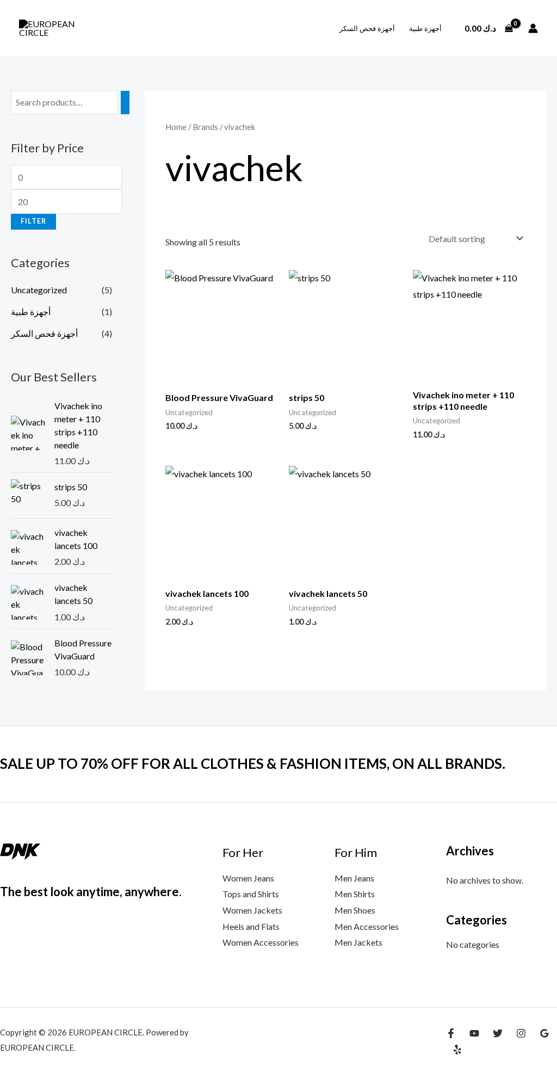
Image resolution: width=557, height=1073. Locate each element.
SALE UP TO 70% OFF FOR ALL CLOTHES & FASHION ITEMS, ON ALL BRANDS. (252, 763)
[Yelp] (457, 1049)
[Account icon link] (533, 28)
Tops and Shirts (250, 894)
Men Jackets (358, 942)
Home (176, 127)
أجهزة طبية (425, 28)
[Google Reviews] (544, 1033)
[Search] (125, 102)
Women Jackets (252, 910)
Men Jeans (354, 878)
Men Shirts (355, 894)
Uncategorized (39, 290)
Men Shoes (355, 910)
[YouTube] (474, 1033)
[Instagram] (521, 1033)
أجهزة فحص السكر (367, 28)
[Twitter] (498, 1033)
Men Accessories (367, 926)
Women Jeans (248, 878)
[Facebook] (451, 1033)
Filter (33, 221)
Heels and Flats (251, 926)
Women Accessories (260, 942)
